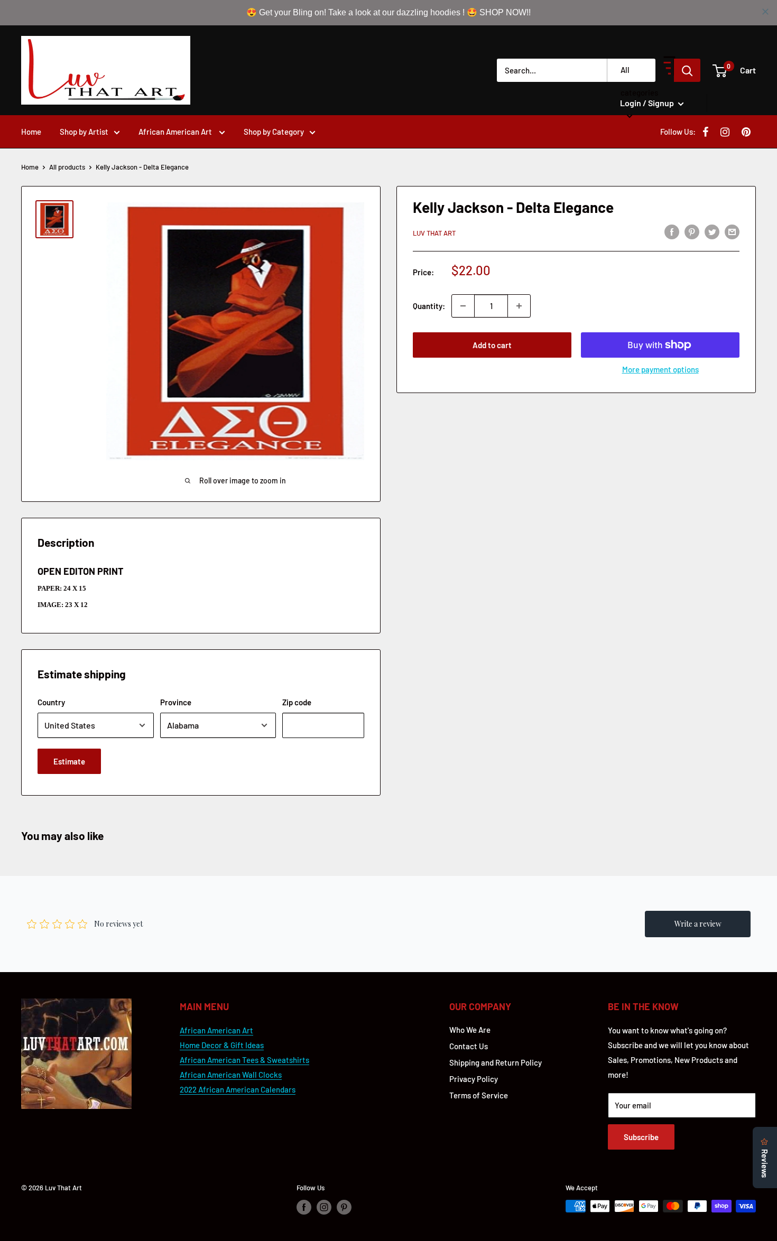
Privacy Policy (473, 1079)
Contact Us (468, 1046)
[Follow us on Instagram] (324, 1207)
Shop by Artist (84, 131)
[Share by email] (732, 231)
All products (67, 167)
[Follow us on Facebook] (304, 1207)
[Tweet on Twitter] (712, 231)
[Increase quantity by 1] (519, 306)
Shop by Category (274, 131)
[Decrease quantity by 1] (463, 306)
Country (51, 702)
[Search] (687, 70)
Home (31, 131)
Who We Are (470, 1029)
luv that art (434, 233)
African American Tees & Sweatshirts (244, 1060)
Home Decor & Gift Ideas (222, 1045)
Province (175, 702)
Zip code (296, 702)
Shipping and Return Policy (495, 1062)
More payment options (660, 369)
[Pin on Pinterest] (691, 231)
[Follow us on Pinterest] (344, 1207)
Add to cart (492, 345)
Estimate (69, 761)
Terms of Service (478, 1095)
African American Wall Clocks (231, 1074)
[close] (765, 11)
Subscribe (641, 1137)
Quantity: (429, 306)
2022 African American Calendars (237, 1089)
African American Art (176, 131)
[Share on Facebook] (671, 231)
